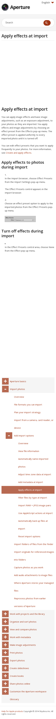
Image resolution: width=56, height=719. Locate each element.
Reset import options (29, 536)
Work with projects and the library (27, 613)
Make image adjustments (23, 644)
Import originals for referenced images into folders (34, 555)
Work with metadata (20, 637)
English (46, 2)
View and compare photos (23, 629)
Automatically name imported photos (33, 462)
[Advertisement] (28, 73)
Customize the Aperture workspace (28, 691)
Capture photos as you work (28, 567)
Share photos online (20, 683)
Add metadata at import (30, 482)
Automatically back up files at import (33, 524)
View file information (28, 451)
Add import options (24, 435)
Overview (19, 396)
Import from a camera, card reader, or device (33, 424)
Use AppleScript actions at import (35, 513)
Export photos (17, 660)
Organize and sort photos (23, 621)
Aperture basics (18, 381)
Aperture (20, 7)
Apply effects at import (30, 489)
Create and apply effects (18, 152)
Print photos (16, 652)
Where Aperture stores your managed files (34, 586)
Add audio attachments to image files (33, 575)
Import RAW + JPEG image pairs (34, 505)
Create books (17, 675)
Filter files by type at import (32, 497)
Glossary (14, 699)
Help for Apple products (12, 711)
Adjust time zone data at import (34, 474)
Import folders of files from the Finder (33, 544)
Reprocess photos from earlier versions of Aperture (30, 602)
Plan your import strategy (27, 412)
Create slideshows (19, 668)
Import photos (17, 389)
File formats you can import (28, 404)
